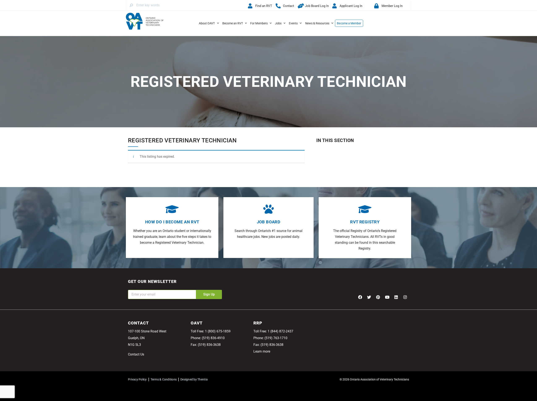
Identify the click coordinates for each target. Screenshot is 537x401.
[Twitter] (369, 297)
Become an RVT (232, 23)
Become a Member (349, 23)
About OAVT (207, 23)
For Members (259, 23)
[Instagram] (405, 297)
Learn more (261, 351)
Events (293, 23)
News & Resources (317, 23)
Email (132, 287)
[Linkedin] (396, 297)
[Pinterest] (378, 297)
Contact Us (136, 354)
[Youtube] (387, 297)
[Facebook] (360, 297)
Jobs (278, 23)
